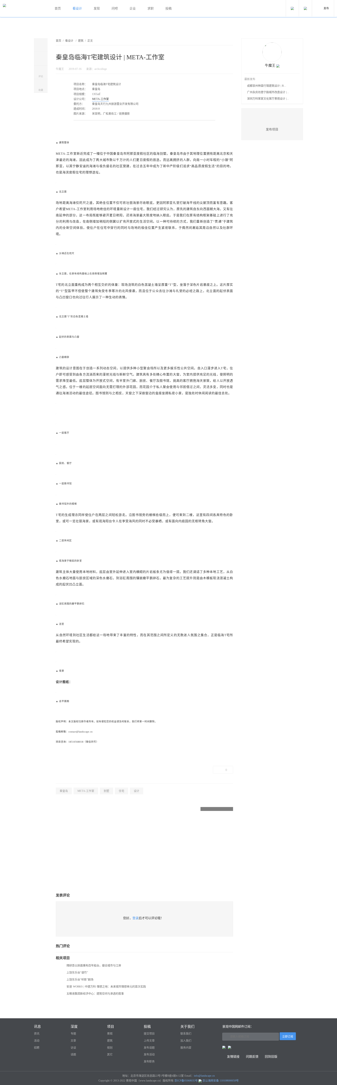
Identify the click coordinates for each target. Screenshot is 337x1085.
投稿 (168, 8)
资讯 (36, 1033)
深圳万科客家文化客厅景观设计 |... (268, 98)
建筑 (80, 40)
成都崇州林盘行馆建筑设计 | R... (266, 85)
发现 (97, 8)
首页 (58, 8)
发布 (326, 8)
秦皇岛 (64, 790)
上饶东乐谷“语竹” (77, 972)
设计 (136, 790)
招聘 (36, 1047)
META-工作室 (100, 99)
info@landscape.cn (204, 1075)
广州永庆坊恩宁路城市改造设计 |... (268, 92)
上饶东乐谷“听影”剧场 (80, 979)
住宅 (121, 790)
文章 (73, 1040)
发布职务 (149, 1061)
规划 (110, 1047)
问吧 (115, 8)
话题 (73, 1054)
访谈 (73, 1047)
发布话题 (149, 1047)
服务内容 (185, 1047)
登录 (135, 918)
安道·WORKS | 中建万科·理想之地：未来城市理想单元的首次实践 (106, 986)
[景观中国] (24, 8)
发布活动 (149, 1054)
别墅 (106, 790)
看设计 (77, 8)
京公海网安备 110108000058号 (220, 1080)
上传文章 (149, 1040)
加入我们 (185, 1040)
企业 (132, 8)
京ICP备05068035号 (186, 1080)
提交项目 (149, 1033)
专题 (73, 1033)
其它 (110, 1054)
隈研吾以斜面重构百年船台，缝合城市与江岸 (94, 965)
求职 (150, 8)
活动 (36, 1040)
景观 (110, 1033)
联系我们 (185, 1033)
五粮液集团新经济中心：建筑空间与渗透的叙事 (95, 993)
